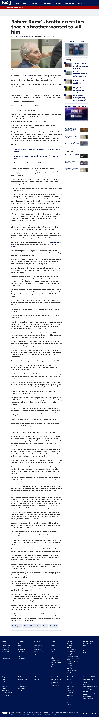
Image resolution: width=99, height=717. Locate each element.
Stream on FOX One (90, 677)
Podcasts (4, 694)
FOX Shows (70, 684)
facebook (83, 713)
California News (6, 645)
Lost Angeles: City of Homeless (72, 653)
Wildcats (53, 655)
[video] (84, 156)
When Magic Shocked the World (73, 658)
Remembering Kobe (72, 670)
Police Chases (5, 647)
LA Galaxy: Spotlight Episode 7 (72, 155)
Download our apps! (7, 692)
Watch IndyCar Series (88, 688)
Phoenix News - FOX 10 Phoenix (57, 683)
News (45, 626)
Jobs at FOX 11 (70, 686)
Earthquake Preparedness (24, 653)
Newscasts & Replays (88, 647)
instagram (89, 713)
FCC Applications (71, 692)
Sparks (52, 666)
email (96, 713)
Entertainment (5, 651)
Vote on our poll (38, 653)
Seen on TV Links (38, 651)
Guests (36, 644)
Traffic (19, 645)
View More (84, 125)
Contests (69, 679)
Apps (84, 649)
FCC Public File (70, 690)
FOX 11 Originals (71, 644)
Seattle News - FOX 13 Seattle (56, 686)
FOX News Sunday (6, 658)
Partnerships (70, 702)
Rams (52, 644)
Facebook (4, 679)
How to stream (5, 690)
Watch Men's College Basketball (88, 690)
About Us (70, 677)
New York (53, 626)
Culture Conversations (72, 669)
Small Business (38, 681)
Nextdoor (4, 686)
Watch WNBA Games (88, 696)
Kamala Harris (21, 688)
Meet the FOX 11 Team (73, 681)
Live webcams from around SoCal (90, 651)
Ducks (52, 658)
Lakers (52, 647)
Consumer (4, 653)
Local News (69, 125)
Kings (52, 657)
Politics (3, 657)
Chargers (53, 645)
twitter (86, 713)
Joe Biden (20, 684)
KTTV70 (69, 672)
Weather (21, 642)
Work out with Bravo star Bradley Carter (71, 162)
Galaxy (52, 664)
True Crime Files (71, 651)
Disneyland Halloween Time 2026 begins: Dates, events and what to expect (72, 129)
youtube (93, 713)
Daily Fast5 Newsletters (8, 696)
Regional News (56, 677)
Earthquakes (21, 651)
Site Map (69, 704)
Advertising (70, 688)
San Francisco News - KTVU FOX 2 (56, 679)
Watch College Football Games (89, 681)
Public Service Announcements (71, 694)
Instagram (4, 681)
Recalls (3, 655)
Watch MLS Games (88, 698)
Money (36, 677)
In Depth (69, 647)
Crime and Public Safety (32, 626)
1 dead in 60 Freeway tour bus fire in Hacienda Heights (72, 142)
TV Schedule (70, 683)
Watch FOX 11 (88, 642)
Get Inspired (70, 663)
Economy (36, 679)
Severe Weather (22, 655)
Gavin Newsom (22, 686)
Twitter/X (4, 688)
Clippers (53, 649)
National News (5, 649)
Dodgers (53, 651)
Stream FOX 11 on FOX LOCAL (89, 644)
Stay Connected (7, 677)
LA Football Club (55, 660)
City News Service (23, 36)
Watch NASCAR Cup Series (90, 686)
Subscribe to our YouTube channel (75, 106)
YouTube (4, 684)
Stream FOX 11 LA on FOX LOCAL (75, 42)
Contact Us (70, 701)
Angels (52, 653)
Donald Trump (21, 683)
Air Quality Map (22, 649)
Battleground (21, 690)
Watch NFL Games (88, 679)
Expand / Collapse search (96, 3)
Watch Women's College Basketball (89, 693)
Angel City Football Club (57, 662)
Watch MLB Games (88, 684)
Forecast (20, 644)
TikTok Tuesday (38, 655)
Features (70, 642)
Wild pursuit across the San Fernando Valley (71, 169)
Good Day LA (38, 642)
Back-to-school (38, 649)
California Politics (22, 679)
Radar (19, 647)
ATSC (68, 697)
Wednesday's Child (71, 649)
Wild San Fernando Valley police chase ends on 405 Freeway (80, 82)
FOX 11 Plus (70, 699)
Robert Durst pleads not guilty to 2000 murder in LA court (34, 163)
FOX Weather (21, 658)
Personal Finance (38, 683)
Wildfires (20, 657)
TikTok (3, 683)
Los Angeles (30, 36)
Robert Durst (26, 76)
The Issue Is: (70, 645)
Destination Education (72, 661)
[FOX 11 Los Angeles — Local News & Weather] (7, 3)
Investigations (70, 667)
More (79, 3)
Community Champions (73, 656)
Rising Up (69, 665)
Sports (53, 642)
